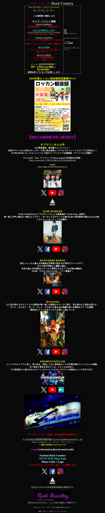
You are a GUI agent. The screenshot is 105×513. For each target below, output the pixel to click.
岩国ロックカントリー (70, 33)
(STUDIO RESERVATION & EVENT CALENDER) (44, 32)
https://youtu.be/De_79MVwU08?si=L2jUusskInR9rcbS (52, 160)
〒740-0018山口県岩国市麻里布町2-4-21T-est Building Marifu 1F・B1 (52, 439)
